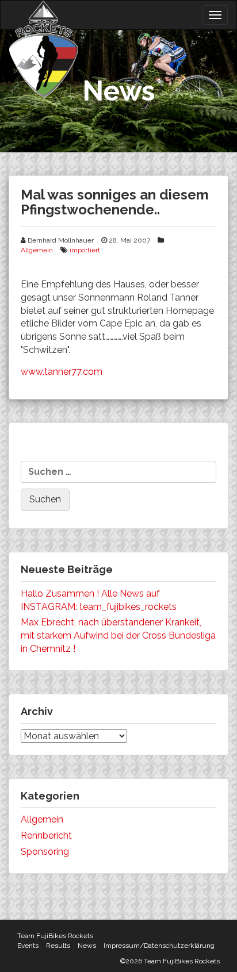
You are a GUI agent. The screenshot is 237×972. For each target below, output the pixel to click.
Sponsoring (45, 851)
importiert (85, 250)
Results (58, 946)
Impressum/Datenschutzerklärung (159, 946)
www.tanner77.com (61, 371)
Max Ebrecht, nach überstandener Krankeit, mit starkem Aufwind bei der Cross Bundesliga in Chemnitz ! (118, 635)
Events (28, 946)
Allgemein (37, 250)
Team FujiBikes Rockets (55, 936)
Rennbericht (46, 835)
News (87, 946)
